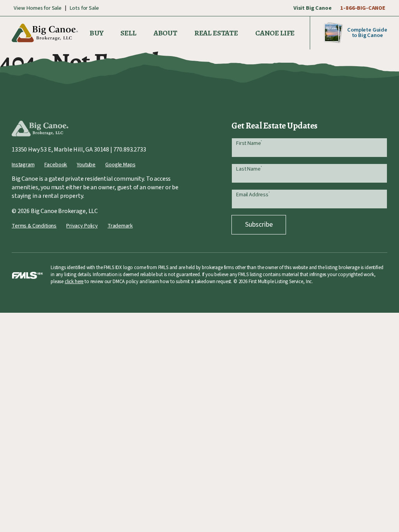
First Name (249, 143)
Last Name (248, 169)
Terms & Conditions (34, 226)
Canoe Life (275, 33)
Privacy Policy (82, 226)
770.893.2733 (129, 149)
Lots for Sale (84, 8)
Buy (97, 33)
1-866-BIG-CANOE (362, 8)
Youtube (86, 164)
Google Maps (120, 164)
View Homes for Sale (38, 8)
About (165, 33)
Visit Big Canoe (312, 8)
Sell (128, 33)
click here (74, 281)
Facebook (55, 164)
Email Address (253, 194)
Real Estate (216, 33)
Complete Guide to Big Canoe (367, 32)
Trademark (120, 226)
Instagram (23, 164)
